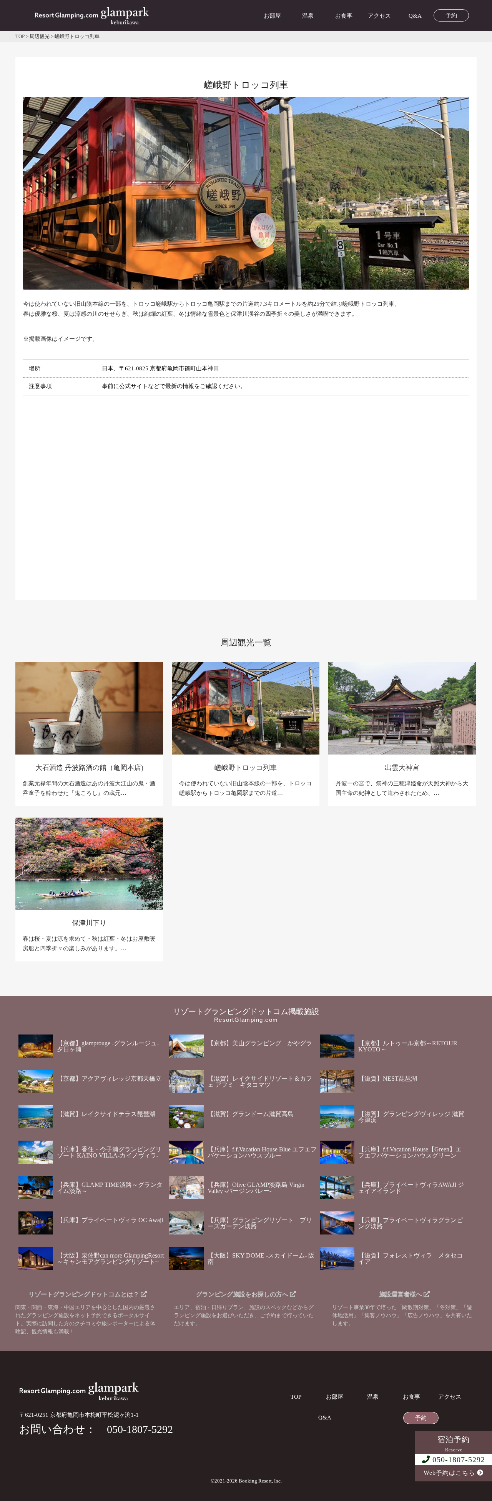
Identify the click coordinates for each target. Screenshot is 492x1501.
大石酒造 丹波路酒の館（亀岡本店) (89, 767)
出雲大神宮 (402, 767)
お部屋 (272, 16)
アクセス (379, 16)
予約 (451, 15)
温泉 (308, 16)
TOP (296, 1397)
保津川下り (89, 923)
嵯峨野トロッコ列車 (245, 767)
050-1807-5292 (457, 1459)
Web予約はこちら (450, 1472)
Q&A (415, 16)
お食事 (343, 16)
